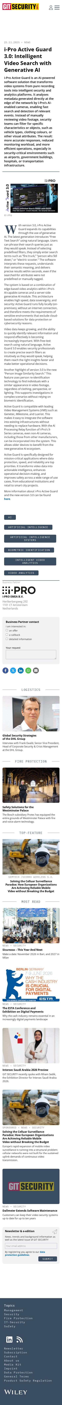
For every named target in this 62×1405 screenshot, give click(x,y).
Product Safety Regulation (28, 1380)
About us (12, 1360)
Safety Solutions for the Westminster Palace (18, 808)
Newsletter (13, 1348)
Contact (11, 1356)
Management (13, 1310)
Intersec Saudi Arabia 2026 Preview (25, 1070)
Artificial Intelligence (28, 527)
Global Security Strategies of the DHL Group (19, 737)
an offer (13, 630)
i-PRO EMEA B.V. (12, 596)
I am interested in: (16, 626)
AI (10, 517)
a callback (14, 634)
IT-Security (14, 1322)
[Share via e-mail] (36, 670)
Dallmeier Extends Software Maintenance (29, 1210)
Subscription (15, 1352)
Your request (13, 647)
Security (19, 945)
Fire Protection (18, 1318)
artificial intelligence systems (30, 538)
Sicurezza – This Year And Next (22, 950)
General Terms (16, 1376)
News (27, 42)
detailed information (20, 639)
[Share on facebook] (5, 670)
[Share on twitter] (13, 670)
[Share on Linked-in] (21, 670)
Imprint (11, 1368)
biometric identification (29, 550)
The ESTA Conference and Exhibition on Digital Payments (22, 1009)
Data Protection (18, 1372)
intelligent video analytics (30, 561)
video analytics (21, 572)
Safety (10, 1326)
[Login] (51, 7)
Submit (47, 1258)
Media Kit (12, 1364)
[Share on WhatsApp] (28, 670)
